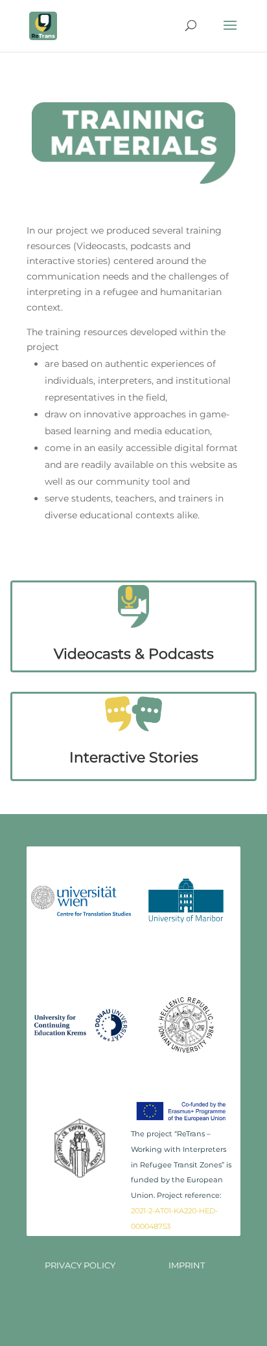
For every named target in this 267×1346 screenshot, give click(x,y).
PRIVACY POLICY (80, 1265)
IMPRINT (186, 1265)
